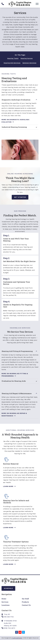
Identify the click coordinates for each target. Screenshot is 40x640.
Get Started (20, 197)
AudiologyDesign (17, 638)
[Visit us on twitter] (23, 632)
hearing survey (27, 58)
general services (29, 63)
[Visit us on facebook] (16, 632)
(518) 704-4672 (9, 628)
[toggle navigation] (37, 4)
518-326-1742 (9, 617)
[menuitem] (10, 598)
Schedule (8, 588)
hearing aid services (12, 63)
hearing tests (12, 58)
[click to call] (3, 4)
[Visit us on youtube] (20, 632)
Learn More (8, 486)
